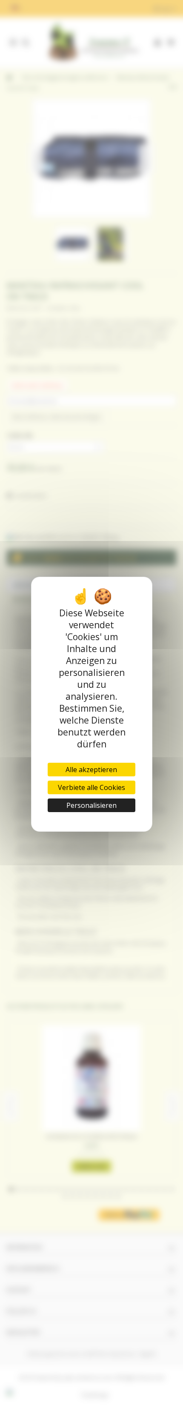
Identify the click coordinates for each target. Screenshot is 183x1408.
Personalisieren (91, 805)
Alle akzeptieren (91, 769)
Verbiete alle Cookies (91, 787)
